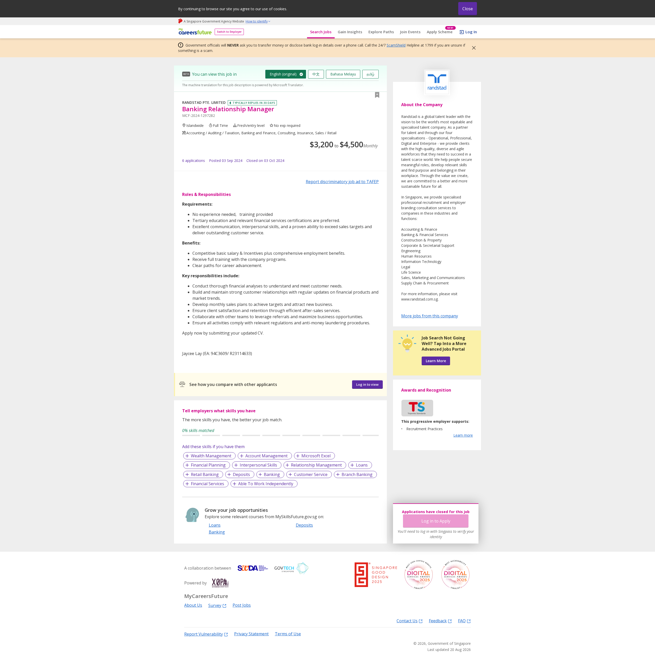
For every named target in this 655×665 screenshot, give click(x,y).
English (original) (283, 74)
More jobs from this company (429, 315)
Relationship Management (316, 465)
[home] (194, 31)
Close (467, 9)
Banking (272, 474)
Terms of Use (288, 633)
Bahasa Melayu (343, 74)
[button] (472, 48)
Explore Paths (381, 31)
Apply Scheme (440, 32)
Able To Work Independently (265, 483)
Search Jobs (321, 31)
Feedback (438, 620)
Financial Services (207, 483)
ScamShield (396, 45)
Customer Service (311, 474)
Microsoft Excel (316, 456)
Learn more (463, 435)
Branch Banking (357, 474)
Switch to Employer (229, 32)
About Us (193, 605)
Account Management (266, 456)
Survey (214, 605)
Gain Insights (350, 31)
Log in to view (367, 384)
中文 (316, 74)
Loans (362, 465)
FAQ (462, 620)
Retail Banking (205, 474)
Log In (471, 31)
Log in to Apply (435, 521)
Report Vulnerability (203, 633)
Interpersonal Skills (258, 465)
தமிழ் (370, 74)
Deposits (241, 474)
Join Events (410, 31)
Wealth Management (211, 456)
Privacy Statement (251, 633)
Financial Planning (208, 465)
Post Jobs (242, 605)
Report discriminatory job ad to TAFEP (342, 181)
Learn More (436, 360)
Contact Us (407, 620)
